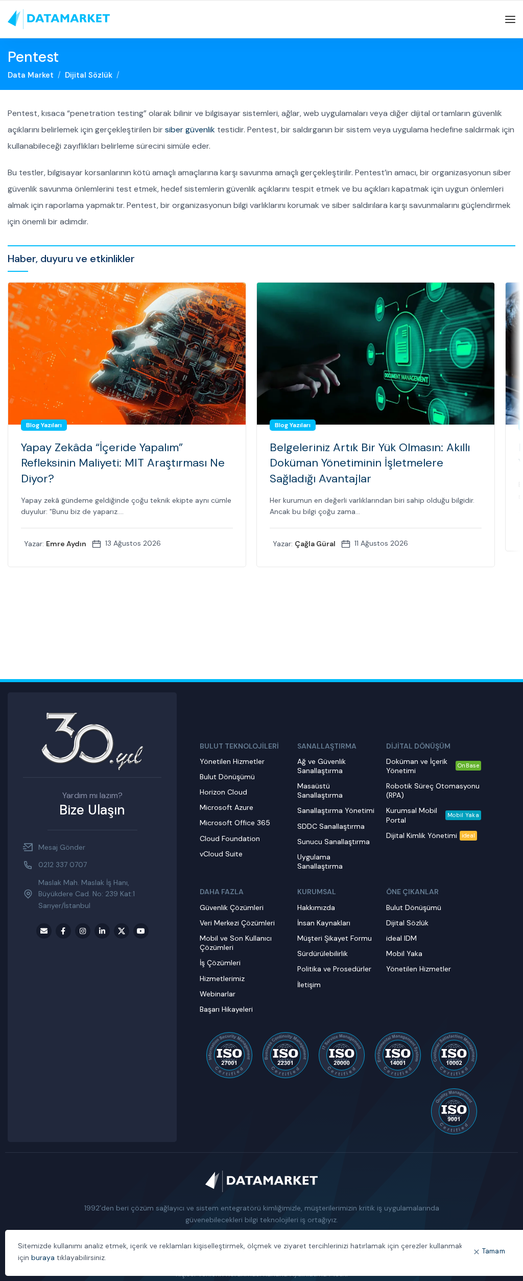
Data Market (31, 75)
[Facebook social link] (63, 931)
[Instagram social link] (82, 931)
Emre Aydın (66, 543)
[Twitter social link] (121, 931)
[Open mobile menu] (510, 19)
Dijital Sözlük (88, 75)
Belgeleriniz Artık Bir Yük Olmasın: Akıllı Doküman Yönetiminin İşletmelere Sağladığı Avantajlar (370, 463)
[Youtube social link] (141, 931)
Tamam (494, 1251)
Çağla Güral (315, 543)
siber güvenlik (190, 129)
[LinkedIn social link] (102, 931)
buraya (43, 1257)
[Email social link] (44, 931)
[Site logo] (59, 19)
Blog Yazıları (44, 425)
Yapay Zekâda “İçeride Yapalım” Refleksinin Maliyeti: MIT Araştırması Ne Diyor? (123, 463)
